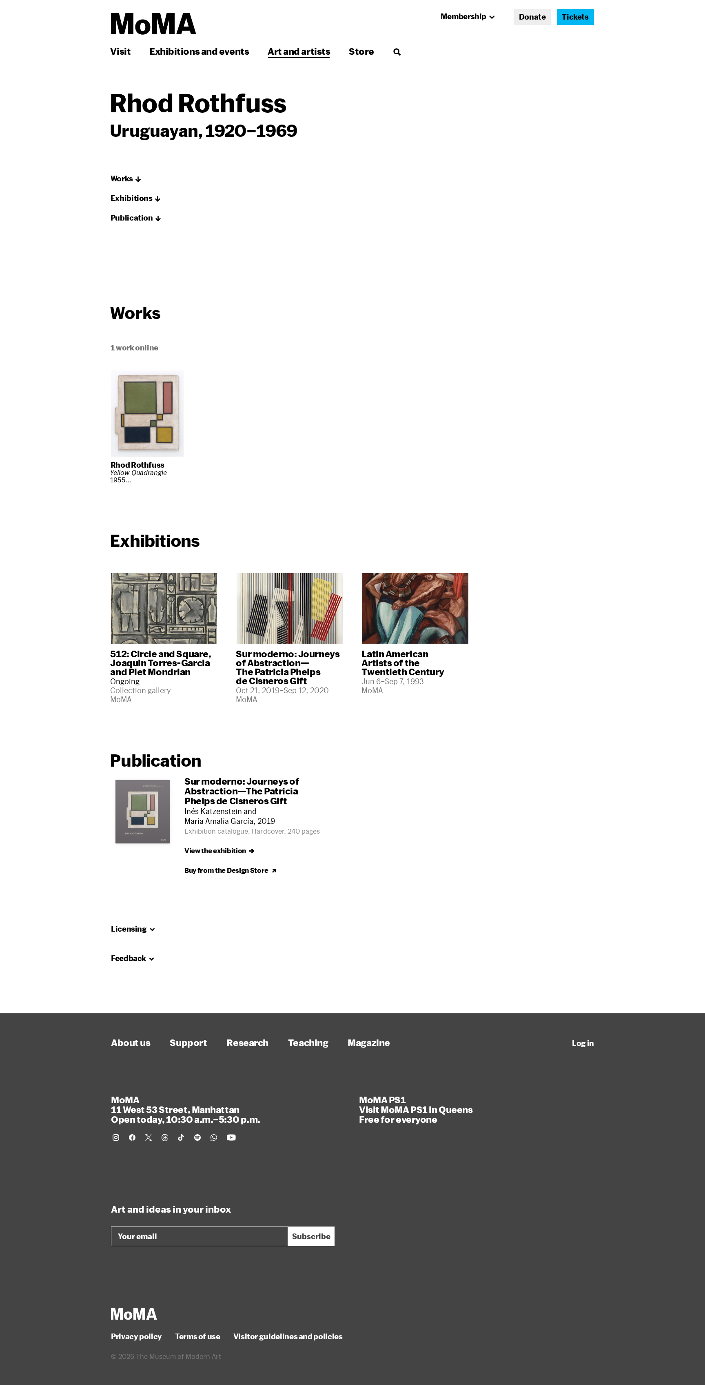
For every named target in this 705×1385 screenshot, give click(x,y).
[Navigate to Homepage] (154, 24)
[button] (126, 179)
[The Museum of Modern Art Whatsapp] (214, 1137)
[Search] (396, 51)
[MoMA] (134, 1314)
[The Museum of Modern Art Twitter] (148, 1137)
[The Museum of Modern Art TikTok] (181, 1137)
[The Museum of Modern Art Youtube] (231, 1137)
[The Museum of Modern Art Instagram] (116, 1137)
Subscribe (311, 1236)
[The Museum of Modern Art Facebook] (132, 1137)
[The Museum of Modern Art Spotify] (197, 1137)
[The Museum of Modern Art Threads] (165, 1137)
